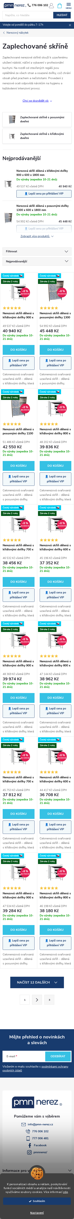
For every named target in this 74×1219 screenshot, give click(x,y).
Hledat (62, 15)
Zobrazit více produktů (35, 236)
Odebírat (58, 1056)
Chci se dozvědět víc (36, 101)
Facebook (40, 1145)
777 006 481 (40, 1138)
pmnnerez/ (40, 1152)
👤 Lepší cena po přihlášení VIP (44, 194)
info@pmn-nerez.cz (40, 1124)
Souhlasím (39, 1201)
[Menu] (68, 5)
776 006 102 (40, 1131)
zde (65, 1192)
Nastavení (37, 1213)
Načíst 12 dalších (34, 982)
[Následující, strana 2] (37, 1000)
